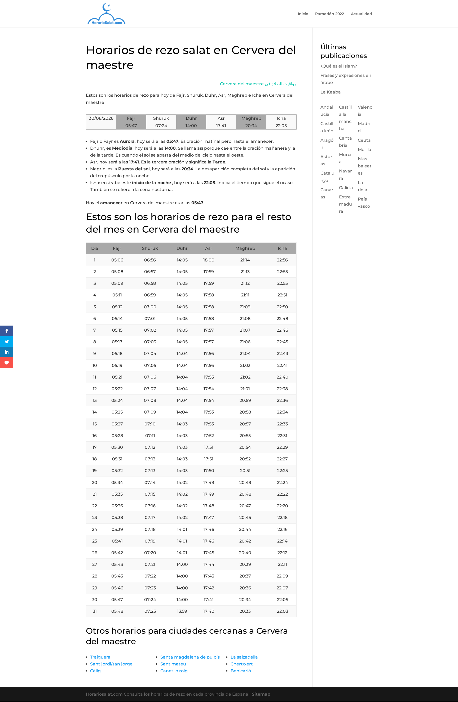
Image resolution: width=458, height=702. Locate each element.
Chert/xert (242, 664)
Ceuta (364, 140)
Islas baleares (365, 166)
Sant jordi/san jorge (111, 664)
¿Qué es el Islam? (338, 66)
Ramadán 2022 (329, 14)
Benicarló (241, 670)
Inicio (303, 14)
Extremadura (345, 204)
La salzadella (244, 657)
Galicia (346, 187)
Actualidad (361, 14)
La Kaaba (330, 92)
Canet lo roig (174, 670)
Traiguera (100, 657)
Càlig (95, 670)
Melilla (364, 149)
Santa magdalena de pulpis (190, 657)
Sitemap (261, 694)
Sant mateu (173, 664)
